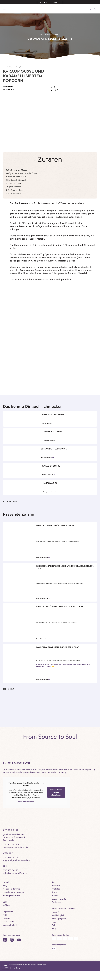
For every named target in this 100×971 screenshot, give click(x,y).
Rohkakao (20, 203)
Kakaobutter (48, 203)
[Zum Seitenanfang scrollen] (94, 959)
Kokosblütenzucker (20, 226)
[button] (50, 2)
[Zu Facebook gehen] (5, 940)
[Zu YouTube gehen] (19, 940)
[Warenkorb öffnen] (95, 8)
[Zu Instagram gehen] (12, 940)
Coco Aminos (27, 269)
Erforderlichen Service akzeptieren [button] (56, 792)
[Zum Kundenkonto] (89, 8)
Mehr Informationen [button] (26, 801)
